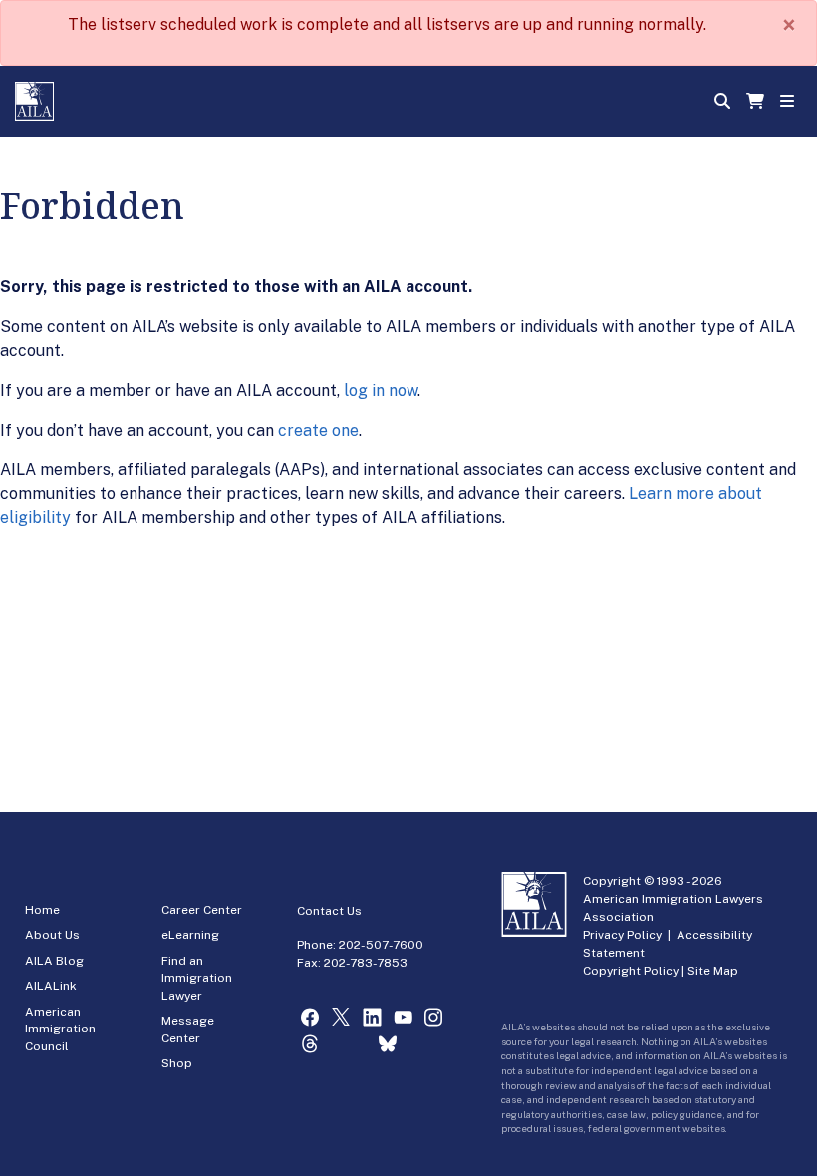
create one (318, 430)
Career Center (201, 910)
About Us (52, 935)
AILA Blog (54, 961)
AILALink (51, 986)
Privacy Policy (622, 935)
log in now (380, 390)
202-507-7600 (381, 945)
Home (42, 910)
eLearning (190, 935)
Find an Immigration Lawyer (196, 978)
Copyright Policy (631, 971)
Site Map (712, 971)
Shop (176, 1063)
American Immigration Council (60, 1029)
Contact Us (329, 911)
